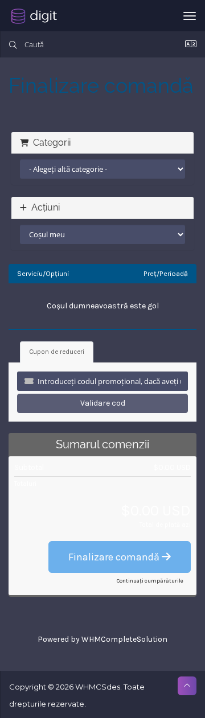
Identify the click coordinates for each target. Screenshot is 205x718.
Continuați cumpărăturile (150, 580)
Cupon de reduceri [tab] (56, 352)
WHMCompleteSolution (124, 639)
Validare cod (102, 403)
